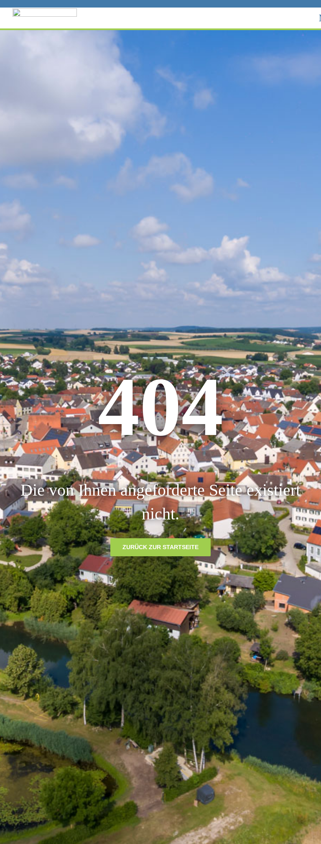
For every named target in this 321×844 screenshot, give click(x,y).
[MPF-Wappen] (45, 11)
